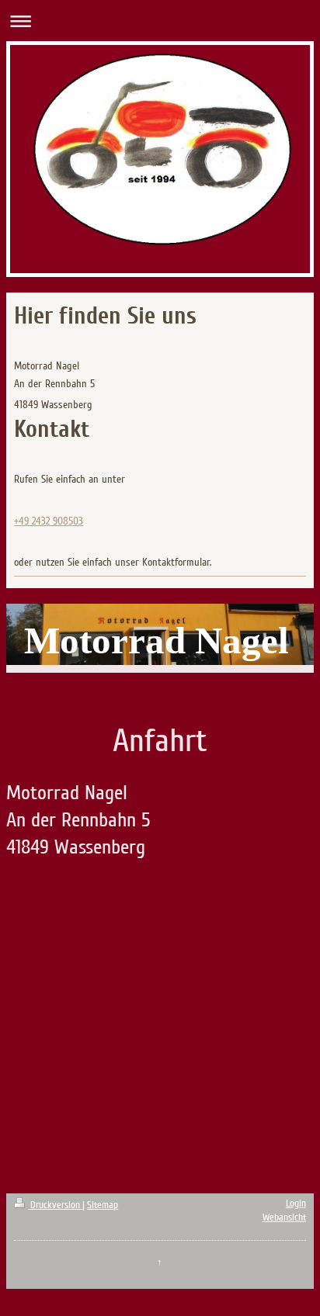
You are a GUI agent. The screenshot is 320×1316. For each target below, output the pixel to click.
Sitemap (102, 1205)
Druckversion (55, 1205)
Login (296, 1203)
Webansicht (284, 1217)
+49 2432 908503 (48, 521)
